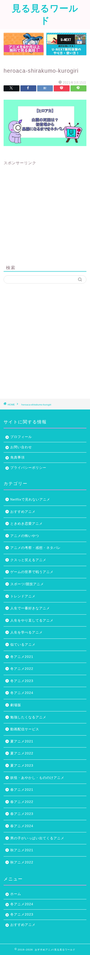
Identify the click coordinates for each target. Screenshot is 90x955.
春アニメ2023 (21, 814)
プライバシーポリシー (28, 467)
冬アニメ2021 (21, 657)
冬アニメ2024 (21, 693)
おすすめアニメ (23, 511)
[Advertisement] (45, 210)
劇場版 (15, 705)
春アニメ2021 (21, 789)
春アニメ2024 (21, 826)
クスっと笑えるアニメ (28, 560)
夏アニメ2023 (21, 765)
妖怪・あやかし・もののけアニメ (37, 778)
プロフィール (21, 437)
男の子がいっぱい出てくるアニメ (37, 838)
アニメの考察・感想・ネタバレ (35, 548)
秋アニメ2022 (21, 862)
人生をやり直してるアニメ (32, 620)
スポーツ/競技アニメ (27, 584)
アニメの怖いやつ (24, 536)
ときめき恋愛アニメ (26, 523)
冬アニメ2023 (21, 681)
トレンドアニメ (23, 596)
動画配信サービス (24, 729)
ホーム (15, 894)
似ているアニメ (23, 644)
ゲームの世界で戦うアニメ (32, 572)
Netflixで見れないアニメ (30, 499)
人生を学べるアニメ (26, 632)
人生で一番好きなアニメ (30, 608)
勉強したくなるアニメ (28, 717)
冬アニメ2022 (21, 669)
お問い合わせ (21, 447)
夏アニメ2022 (21, 753)
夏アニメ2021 (21, 741)
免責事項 (17, 457)
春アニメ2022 (21, 802)
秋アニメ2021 (21, 850)
